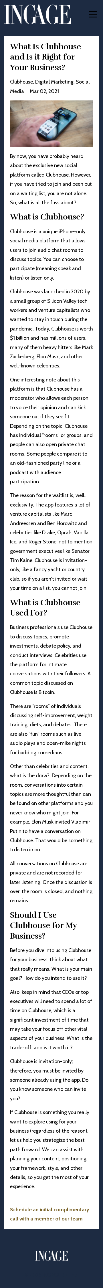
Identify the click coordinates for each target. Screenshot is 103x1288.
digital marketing (54, 82)
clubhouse (21, 82)
